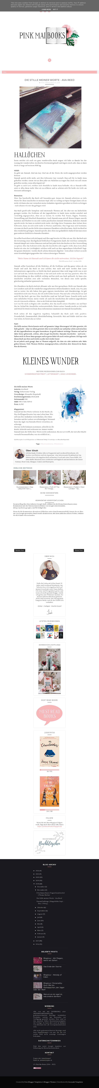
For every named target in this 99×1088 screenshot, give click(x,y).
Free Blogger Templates (33, 1082)
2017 (37, 941)
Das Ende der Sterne (52, 967)
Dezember (41, 887)
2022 (37, 871)
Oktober (40, 907)
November (41, 890)
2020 (38, 877)
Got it (55, 9)
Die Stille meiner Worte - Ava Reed (49, 898)
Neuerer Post (19, 550)
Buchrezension (47, 444)
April (39, 927)
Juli (38, 917)
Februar (40, 934)
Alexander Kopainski (63, 439)
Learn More (46, 9)
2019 (37, 881)
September (41, 911)
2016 (37, 944)
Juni (39, 921)
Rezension (59, 444)
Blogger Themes (50, 1082)
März (39, 930)
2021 (37, 874)
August (40, 914)
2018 (37, 884)
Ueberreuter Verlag (42, 439)
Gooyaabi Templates (75, 1082)
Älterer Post (79, 550)
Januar (39, 937)
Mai (38, 924)
